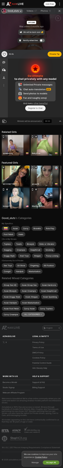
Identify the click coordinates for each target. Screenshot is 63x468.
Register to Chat (35, 108)
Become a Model (10, 382)
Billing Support (38, 388)
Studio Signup (9, 388)
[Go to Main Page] (19, 4)
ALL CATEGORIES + (33, 314)
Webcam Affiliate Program (14, 393)
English (49, 328)
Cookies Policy (38, 358)
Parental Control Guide (41, 363)
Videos (32, 11)
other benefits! (40, 103)
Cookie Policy (41, 457)
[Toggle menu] (3, 4)
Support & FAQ (38, 382)
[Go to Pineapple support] (5, 438)
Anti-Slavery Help (39, 368)
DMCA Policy (38, 353)
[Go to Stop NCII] (19, 438)
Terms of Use (38, 348)
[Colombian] (6, 228)
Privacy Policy (38, 342)
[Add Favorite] (4, 54)
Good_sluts (8, 218)
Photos (46, 11)
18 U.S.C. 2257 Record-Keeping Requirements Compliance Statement (31, 448)
